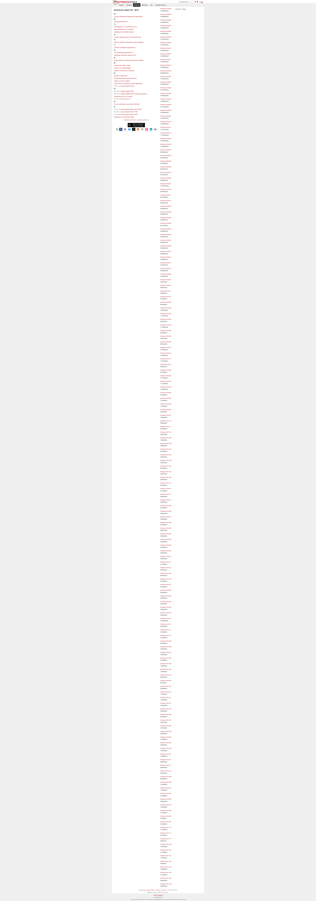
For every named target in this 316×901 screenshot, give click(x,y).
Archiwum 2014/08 (165, 647)
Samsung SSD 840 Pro (121, 22)
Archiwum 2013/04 (165, 737)
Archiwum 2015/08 (165, 579)
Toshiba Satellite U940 (127, 91)
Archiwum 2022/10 (165, 268)
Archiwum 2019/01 (165, 347)
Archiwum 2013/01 (165, 754)
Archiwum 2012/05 (165, 799)
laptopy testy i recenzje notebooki (147, 890)
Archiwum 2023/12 (165, 189)
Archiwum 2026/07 (165, 14)
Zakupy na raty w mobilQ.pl (122, 81)
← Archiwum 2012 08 (129, 120)
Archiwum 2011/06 (165, 861)
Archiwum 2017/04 (165, 466)
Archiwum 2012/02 (165, 816)
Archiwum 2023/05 (165, 229)
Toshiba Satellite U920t (127, 86)
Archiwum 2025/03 (165, 105)
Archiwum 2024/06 (165, 155)
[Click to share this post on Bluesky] (129, 129)
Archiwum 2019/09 (165, 302)
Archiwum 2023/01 (165, 251)
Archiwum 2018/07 (165, 381)
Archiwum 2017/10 (165, 432)
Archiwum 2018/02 (165, 409)
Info (151, 5)
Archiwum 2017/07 (165, 449)
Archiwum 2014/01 (165, 686)
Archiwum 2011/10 (165, 839)
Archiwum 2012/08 (165, 782)
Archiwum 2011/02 (165, 884)
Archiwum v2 (164, 890)
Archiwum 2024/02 (165, 178)
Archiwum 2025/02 (165, 110)
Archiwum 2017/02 (165, 477)
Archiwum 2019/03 (165, 336)
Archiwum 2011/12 (165, 827)
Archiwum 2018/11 (165, 359)
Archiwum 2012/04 (165, 805)
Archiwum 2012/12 (165, 760)
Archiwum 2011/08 (165, 850)
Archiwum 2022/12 (165, 257)
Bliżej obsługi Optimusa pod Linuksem (125, 78)
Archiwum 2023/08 (165, 212)
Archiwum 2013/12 (165, 692)
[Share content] (117, 129)
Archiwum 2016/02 (165, 545)
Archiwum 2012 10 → (144, 120)
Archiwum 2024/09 (165, 138)
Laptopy (121, 5)
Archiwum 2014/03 (165, 675)
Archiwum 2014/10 (165, 635)
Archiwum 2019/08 (165, 308)
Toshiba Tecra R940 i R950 (122, 65)
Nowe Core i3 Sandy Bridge (122, 68)
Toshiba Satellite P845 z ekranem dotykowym (133, 94)
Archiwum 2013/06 (165, 726)
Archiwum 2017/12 (165, 421)
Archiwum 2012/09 (165, 776)
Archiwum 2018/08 (165, 376)
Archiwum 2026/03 (165, 37)
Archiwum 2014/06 (165, 658)
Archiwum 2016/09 (165, 505)
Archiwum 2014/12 (165, 624)
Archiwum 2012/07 (165, 788)
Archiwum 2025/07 (165, 82)
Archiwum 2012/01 (165, 822)
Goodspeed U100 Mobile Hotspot (124, 32)
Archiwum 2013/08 (165, 714)
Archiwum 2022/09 (165, 274)
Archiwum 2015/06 (165, 590)
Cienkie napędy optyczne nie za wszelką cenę (127, 37)
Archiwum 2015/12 (165, 556)
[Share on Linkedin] (150, 129)
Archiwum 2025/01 (165, 116)
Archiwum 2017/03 (165, 472)
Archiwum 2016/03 (165, 539)
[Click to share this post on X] (133, 129)
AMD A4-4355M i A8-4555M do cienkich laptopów (128, 42)
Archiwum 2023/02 (165, 246)
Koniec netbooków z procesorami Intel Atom (127, 104)
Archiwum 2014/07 (165, 652)
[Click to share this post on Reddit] (138, 129)
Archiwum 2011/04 (165, 872)
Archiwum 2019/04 (165, 330)
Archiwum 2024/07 (165, 150)
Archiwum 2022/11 (165, 263)
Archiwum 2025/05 (165, 93)
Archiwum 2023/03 (165, 240)
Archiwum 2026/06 (165, 20)
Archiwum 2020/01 (165, 280)
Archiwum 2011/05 (165, 867)
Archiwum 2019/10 (165, 297)
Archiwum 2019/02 (165, 342)
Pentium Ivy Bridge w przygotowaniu (124, 47)
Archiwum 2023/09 (165, 206)
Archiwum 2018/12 (165, 353)
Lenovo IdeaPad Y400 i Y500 (129, 112)
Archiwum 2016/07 (165, 517)
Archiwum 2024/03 (165, 172)
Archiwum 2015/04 (165, 601)
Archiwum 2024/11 (165, 127)
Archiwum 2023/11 (165, 195)
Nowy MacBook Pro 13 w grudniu (124, 29)
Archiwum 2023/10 (165, 201)
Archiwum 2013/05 (165, 731)
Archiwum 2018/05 (165, 393)
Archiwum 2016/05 (165, 528)
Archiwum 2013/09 (165, 709)
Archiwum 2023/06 (165, 223)
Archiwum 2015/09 (165, 573)
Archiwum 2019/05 (165, 325)
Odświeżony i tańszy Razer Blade (124, 117)
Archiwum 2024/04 (165, 167)
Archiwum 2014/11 (165, 630)
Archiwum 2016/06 (165, 522)
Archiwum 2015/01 (165, 618)
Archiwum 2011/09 (165, 844)
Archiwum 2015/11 (165, 562)
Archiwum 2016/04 (165, 534)
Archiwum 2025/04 (165, 99)
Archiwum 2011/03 (165, 878)
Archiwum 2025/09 (165, 71)
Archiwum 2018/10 (165, 364)
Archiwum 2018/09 (165, 370)
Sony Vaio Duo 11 (125, 99)
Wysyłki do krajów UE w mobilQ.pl (124, 70)
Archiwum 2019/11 (165, 291)
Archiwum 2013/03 (165, 743)
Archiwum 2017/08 (165, 443)
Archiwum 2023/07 (165, 218)
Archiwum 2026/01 (165, 48)
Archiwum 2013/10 (165, 703)
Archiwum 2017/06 (165, 455)
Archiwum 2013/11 (165, 697)
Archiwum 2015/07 (165, 584)
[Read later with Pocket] (142, 129)
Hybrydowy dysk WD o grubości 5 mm (125, 55)
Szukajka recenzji (160, 5)
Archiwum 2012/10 (165, 771)
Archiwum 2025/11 (165, 59)
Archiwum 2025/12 (165, 54)
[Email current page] (155, 129)
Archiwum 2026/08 (165, 9)
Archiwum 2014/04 (165, 669)
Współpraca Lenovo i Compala (123, 96)
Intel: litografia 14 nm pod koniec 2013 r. (125, 27)
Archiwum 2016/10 (165, 500)
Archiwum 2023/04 (165, 234)
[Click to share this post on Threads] (125, 129)
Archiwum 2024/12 (165, 121)
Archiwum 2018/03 (165, 404)
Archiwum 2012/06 (165, 793)
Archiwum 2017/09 (165, 438)
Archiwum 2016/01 (165, 551)
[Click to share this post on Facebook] (120, 129)
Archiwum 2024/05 (165, 161)
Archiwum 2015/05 (165, 596)
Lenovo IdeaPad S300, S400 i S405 (130, 109)
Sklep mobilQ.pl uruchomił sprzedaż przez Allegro (128, 60)
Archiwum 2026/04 (165, 31)
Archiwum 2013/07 (165, 720)
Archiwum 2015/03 (165, 607)
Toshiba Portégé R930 (120, 76)
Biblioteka (145, 5)
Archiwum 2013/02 (165, 748)
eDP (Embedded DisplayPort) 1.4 (124, 52)
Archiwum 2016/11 (165, 494)
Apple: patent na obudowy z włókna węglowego (128, 83)
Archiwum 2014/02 (165, 680)
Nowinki (136, 5)
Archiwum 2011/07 (165, 856)
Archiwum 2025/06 (165, 88)
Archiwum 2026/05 (165, 26)
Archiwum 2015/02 (165, 613)
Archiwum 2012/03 (165, 810)
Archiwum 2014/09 (165, 641)
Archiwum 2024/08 (165, 144)
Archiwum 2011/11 (165, 833)
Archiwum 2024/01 (165, 184)
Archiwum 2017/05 (165, 460)
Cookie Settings (158, 895)
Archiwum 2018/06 (165, 387)
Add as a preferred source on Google (138, 125)
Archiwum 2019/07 (165, 313)
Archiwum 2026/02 (165, 42)
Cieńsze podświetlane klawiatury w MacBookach (128, 16)
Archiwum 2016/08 (165, 511)
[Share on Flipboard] (146, 129)
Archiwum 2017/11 (165, 426)
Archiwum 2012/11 (165, 765)
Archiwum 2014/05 (165, 664)
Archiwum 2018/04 (165, 398)
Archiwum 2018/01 (165, 415)
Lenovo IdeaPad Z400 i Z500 (129, 114)
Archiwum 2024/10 (165, 133)
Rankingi (129, 5)
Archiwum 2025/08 (165, 76)
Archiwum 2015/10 (165, 568)
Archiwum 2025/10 (165, 65)
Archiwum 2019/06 (165, 319)
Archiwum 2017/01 (165, 483)
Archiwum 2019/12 (165, 285)
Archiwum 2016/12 (165, 488)
